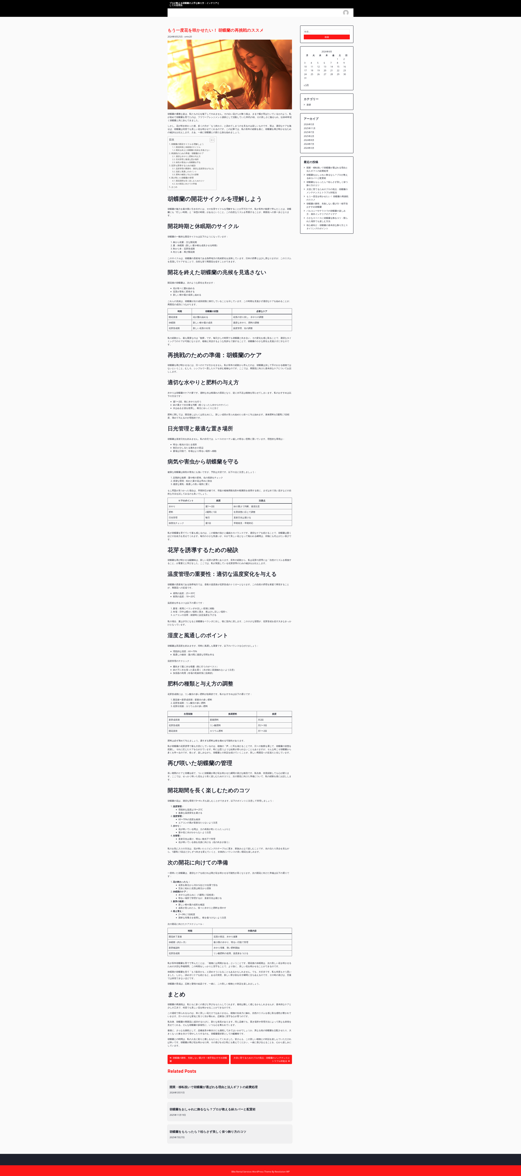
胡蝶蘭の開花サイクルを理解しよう (187, 144)
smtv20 (188, 36)
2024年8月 (309, 140)
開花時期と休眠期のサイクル (188, 147)
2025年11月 (309, 128)
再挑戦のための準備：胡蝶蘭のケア (187, 153)
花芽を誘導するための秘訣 (183, 165)
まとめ (174, 187)
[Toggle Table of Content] (211, 140)
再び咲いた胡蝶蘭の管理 (182, 177)
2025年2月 (309, 136)
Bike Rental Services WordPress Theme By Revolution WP (260, 1171)
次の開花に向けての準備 (186, 183)
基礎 (308, 104)
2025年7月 (309, 132)
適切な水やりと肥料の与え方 (188, 156)
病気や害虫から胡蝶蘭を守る (188, 162)
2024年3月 (309, 147)
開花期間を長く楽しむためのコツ (190, 180)
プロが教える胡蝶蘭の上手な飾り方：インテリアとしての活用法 (194, 4)
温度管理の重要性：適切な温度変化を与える (195, 168)
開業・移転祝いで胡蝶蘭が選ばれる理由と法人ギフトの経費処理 (214, 1087)
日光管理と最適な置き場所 (187, 159)
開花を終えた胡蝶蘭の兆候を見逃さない (193, 150)
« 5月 (306, 84)
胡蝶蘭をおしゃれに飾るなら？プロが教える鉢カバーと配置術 (212, 1109)
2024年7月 (309, 144)
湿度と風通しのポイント (186, 171)
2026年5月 (309, 124)
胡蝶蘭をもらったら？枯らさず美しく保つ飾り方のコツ (208, 1131)
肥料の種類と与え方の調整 (187, 174)
